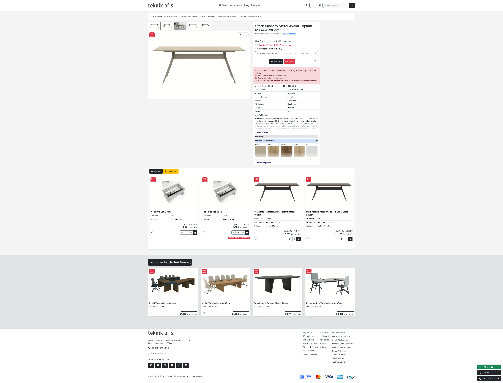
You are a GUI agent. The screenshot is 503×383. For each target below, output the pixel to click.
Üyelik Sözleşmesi (340, 340)
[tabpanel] (251, 212)
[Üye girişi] (307, 5)
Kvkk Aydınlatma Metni (342, 347)
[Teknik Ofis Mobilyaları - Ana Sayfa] (160, 5)
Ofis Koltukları (308, 340)
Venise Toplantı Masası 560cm (216, 303)
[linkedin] (186, 365)
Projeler (323, 343)
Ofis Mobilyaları (171, 16)
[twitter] (165, 365)
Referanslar (324, 340)
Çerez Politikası (339, 351)
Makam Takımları (309, 343)
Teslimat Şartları (339, 362)
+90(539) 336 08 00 (160, 354)
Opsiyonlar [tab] (156, 171)
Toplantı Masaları (207, 16)
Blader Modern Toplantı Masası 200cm (324, 303)
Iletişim (255, 5)
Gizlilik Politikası (339, 354)
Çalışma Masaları (309, 354)
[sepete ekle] (195, 232)
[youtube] (172, 365)
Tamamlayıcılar (176, 219)
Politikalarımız (338, 332)
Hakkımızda (325, 336)
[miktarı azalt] (258, 61)
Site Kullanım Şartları (341, 336)
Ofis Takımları (308, 351)
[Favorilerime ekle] (314, 61)
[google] (151, 365)
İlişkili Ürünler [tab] (171, 171)
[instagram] (179, 365)
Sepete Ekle (276, 61)
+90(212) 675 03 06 (160, 348)
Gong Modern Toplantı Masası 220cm (271, 303)
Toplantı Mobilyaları (189, 16)
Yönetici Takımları (310, 347)
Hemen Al (289, 61)
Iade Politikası (338, 358)
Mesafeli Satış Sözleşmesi (343, 344)
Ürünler (223, 5)
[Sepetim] (320, 5)
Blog (246, 5)
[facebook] (158, 365)
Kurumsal (235, 5)
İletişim (323, 347)
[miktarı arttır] (266, 61)
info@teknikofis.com (160, 359)
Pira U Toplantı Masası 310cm (162, 303)
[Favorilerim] (313, 5)
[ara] (352, 5)
